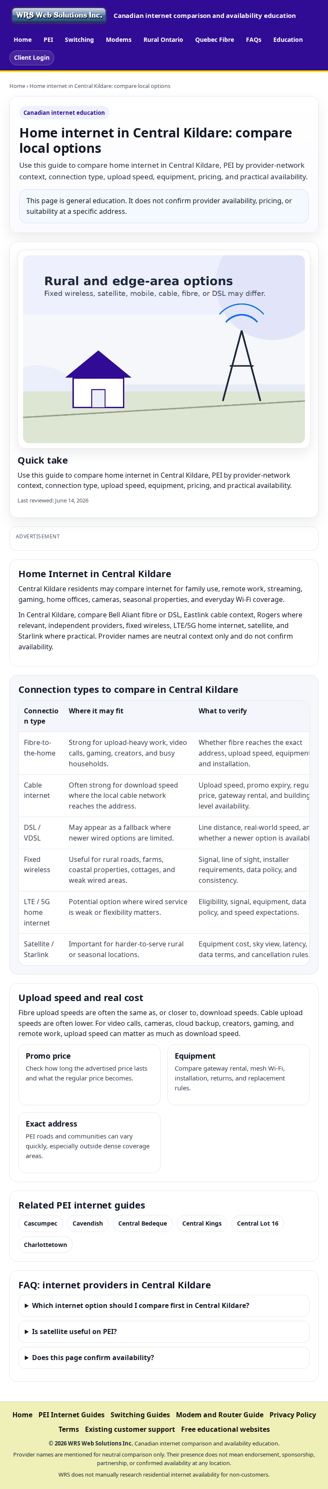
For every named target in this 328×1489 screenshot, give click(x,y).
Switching (79, 39)
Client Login (32, 57)
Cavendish (88, 1223)
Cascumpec (40, 1223)
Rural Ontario (163, 39)
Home (23, 39)
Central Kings (202, 1223)
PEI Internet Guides (71, 1414)
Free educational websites (225, 1429)
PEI (48, 39)
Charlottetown (45, 1245)
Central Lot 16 (257, 1223)
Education (288, 39)
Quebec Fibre (214, 39)
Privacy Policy (292, 1414)
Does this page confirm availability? (93, 1357)
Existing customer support (130, 1429)
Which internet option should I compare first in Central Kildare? (140, 1305)
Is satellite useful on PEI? (74, 1331)
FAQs (253, 39)
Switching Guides (140, 1414)
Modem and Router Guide (220, 1414)
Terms (69, 1429)
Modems (119, 39)
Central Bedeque (142, 1223)
